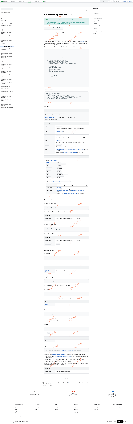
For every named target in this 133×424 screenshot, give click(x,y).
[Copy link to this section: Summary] (51, 106)
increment (59, 140)
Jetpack (63, 21)
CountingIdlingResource (50, 112)
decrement (59, 126)
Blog (45, 1)
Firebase (37, 416)
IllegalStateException (48, 271)
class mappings (67, 23)
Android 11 (76, 412)
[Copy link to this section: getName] (50, 289)
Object (49, 28)
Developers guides (97, 404)
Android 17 (76, 402)
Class (50, 166)
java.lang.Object (47, 31)
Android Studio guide (97, 402)
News (16, 409)
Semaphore (82, 41)
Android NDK (96, 409)
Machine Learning (38, 404)
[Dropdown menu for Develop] (32, 1)
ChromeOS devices (57, 406)
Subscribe (120, 421)
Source (16, 407)
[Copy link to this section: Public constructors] (57, 200)
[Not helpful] (88, 11)
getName (58, 135)
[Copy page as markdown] (72, 15)
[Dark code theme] (88, 49)
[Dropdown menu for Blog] (47, 1)
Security (16, 406)
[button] (7, 22)
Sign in (130, 1)
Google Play (37, 1)
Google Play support (116, 406)
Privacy (36, 409)
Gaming (36, 402)
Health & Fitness (37, 406)
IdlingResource (60, 28)
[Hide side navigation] (12, 422)
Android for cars (57, 407)
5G (35, 411)
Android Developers (47, 10)
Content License (71, 382)
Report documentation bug (117, 404)
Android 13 (76, 409)
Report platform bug (116, 402)
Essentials (13, 1)
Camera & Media (37, 407)
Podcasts (16, 412)
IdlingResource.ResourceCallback (77, 149)
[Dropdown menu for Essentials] (16, 1)
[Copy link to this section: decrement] (51, 253)
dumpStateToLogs (60, 131)
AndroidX (54, 21)
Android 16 (76, 404)
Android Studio (125, 1)
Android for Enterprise (18, 404)
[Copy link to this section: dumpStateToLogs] (54, 277)
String (57, 112)
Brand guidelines (25, 421)
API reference (4, 5)
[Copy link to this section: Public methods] (55, 250)
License (20, 421)
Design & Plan (21, 1)
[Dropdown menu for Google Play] (40, 1)
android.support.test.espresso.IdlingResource (60, 181)
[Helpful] (86, 11)
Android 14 (76, 407)
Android (16, 402)
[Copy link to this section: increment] (50, 310)
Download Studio (96, 407)
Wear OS (55, 404)
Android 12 (76, 411)
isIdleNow (58, 144)
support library (62, 19)
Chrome (33, 416)
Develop (29, 1)
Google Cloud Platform (45, 416)
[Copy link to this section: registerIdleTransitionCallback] (60, 346)
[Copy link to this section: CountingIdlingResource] (57, 203)
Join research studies (116, 407)
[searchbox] (7, 9)
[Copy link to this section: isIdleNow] (50, 324)
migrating (57, 22)
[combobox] (105, 1)
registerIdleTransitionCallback (63, 149)
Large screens (56, 402)
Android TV (56, 409)
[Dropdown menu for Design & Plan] (25, 1)
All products (53, 416)
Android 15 (76, 406)
